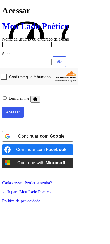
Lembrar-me (19, 98)
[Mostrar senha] (59, 61)
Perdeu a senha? (38, 183)
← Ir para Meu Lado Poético (26, 192)
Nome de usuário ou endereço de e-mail (35, 39)
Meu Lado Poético (35, 26)
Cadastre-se (12, 183)
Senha (7, 53)
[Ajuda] (35, 99)
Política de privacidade (21, 201)
